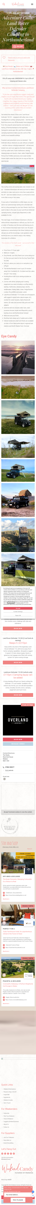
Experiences (7, 1097)
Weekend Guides (8, 1100)
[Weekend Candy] (18, 4)
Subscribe (6, 1113)
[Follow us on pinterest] (11, 1154)
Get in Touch (7, 1103)
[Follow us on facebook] (8, 1154)
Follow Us (6, 1127)
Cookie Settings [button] (18, 611)
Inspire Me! (6, 1094)
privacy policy (20, 602)
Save (32, 166)
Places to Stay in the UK (10, 1092)
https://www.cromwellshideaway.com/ (16, 999)
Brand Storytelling (8, 1143)
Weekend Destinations (10, 1089)
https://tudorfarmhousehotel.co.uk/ (15, 947)
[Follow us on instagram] (4, 779)
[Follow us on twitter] (5, 1154)
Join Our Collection (9, 1137)
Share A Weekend (8, 1119)
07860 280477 (9, 767)
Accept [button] (18, 608)
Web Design (6, 1179)
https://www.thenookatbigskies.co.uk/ (16, 895)
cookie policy (11, 602)
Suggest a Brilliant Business (11, 1121)
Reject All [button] (18, 615)
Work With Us (7, 1140)
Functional (11, 812)
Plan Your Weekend (9, 1116)
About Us (6, 1124)
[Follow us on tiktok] (14, 1154)
